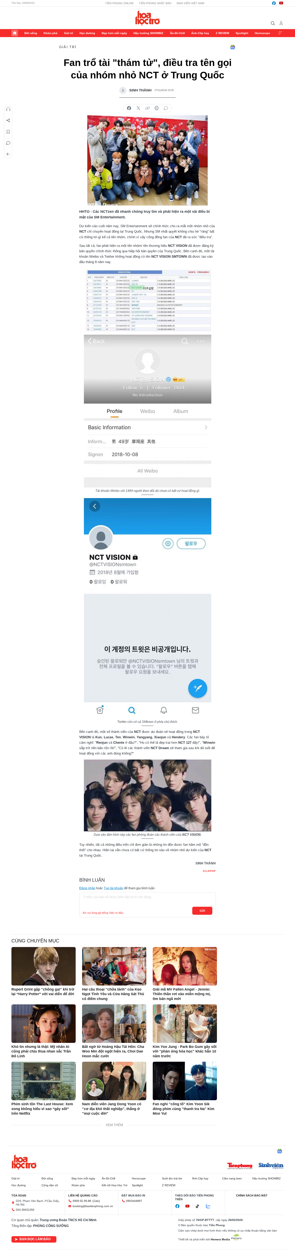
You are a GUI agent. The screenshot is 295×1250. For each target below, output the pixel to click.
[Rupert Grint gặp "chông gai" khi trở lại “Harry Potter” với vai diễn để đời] (43, 966)
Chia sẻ (8, 120)
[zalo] (210, 1206)
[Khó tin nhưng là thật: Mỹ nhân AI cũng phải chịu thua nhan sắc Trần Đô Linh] (43, 1023)
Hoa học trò (24, 1162)
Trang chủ (14, 33)
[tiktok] (199, 1206)
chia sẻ (129, 108)
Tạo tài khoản (113, 888)
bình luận (166, 108)
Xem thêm (280, 33)
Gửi (202, 910)
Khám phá (50, 33)
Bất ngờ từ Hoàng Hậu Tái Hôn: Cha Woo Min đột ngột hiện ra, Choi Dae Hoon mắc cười (113, 1051)
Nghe (8, 109)
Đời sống (30, 33)
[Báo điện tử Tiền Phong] (239, 1166)
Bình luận (8, 143)
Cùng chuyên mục (35, 940)
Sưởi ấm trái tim (172, 1178)
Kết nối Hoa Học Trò (114, 1185)
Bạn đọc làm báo (35, 1239)
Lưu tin (8, 132)
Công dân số (50, 1185)
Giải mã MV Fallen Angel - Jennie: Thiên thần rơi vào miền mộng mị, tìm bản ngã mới (182, 994)
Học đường (87, 33)
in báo (157, 108)
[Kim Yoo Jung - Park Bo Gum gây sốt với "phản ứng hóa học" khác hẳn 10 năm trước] (185, 1023)
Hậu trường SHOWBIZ (148, 33)
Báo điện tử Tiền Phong (147, 18)
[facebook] (274, 3)
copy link (147, 108)
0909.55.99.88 (82, 1200)
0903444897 (134, 1200)
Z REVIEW (222, 33)
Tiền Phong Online (119, 3)
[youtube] (281, 3)
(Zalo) (96, 1200)
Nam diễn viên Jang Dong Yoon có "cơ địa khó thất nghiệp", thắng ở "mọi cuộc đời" (111, 1108)
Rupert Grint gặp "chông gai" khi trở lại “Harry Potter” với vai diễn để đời (42, 991)
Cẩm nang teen (232, 1178)
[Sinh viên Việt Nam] (271, 1166)
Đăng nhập (87, 888)
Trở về (8, 154)
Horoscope (262, 33)
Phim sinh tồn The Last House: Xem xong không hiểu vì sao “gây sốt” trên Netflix (42, 1108)
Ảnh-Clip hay (200, 33)
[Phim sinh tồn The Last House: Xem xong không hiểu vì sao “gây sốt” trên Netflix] (43, 1081)
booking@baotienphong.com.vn (93, 1206)
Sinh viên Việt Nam (190, 3)
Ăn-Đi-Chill (177, 33)
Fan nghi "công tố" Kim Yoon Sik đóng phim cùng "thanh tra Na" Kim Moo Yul (183, 1108)
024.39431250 (25, 1209)
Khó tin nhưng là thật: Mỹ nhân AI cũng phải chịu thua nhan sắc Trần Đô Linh (41, 1051)
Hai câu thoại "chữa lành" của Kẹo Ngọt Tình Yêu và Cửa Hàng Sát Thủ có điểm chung (113, 994)
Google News (232, 47)
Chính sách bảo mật (252, 1195)
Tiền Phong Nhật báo (155, 3)
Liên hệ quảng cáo (83, 1195)
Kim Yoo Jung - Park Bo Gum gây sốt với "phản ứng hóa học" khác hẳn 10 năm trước (185, 1051)
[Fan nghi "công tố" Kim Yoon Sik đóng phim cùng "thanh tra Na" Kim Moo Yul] (185, 1081)
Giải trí (68, 33)
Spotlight (242, 33)
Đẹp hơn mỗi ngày (114, 33)
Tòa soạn (18, 1195)
